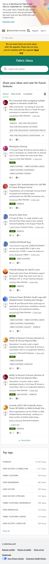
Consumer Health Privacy (36, 558)
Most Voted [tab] (16, 94)
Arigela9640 (14, 115)
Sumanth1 (13, 353)
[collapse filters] (44, 93)
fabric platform (10, 475)
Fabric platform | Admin (14, 516)
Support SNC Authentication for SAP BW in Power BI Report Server (27, 186)
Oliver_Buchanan (16, 254)
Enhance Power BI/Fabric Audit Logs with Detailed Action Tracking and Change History (27, 298)
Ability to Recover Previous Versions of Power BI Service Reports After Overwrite (26, 339)
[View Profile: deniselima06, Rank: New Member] (5, 299)
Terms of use (39, 550)
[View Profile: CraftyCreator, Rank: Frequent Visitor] (5, 216)
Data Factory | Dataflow (14, 523)
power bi (7, 462)
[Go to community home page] (16, 31)
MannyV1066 (14, 159)
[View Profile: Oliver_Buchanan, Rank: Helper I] (5, 244)
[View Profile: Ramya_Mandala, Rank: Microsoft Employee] (5, 407)
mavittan (12, 282)
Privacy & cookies (24, 550)
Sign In (43, 30)
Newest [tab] (6, 94)
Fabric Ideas (9, 38)
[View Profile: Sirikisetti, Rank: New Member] (5, 377)
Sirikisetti (12, 390)
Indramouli (13, 199)
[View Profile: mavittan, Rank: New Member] (5, 271)
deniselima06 (14, 312)
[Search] (28, 30)
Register (35, 30)
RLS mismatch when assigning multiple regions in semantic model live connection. (27, 102)
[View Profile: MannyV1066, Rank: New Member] (5, 148)
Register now (9, 21)
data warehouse (10, 509)
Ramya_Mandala (15, 420)
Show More (25, 440)
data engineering (11, 482)
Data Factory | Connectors (15, 468)
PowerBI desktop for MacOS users (24, 269)
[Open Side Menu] (3, 31)
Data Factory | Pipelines (14, 496)
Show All (6, 531)
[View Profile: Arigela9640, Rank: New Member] (5, 102)
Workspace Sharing (18, 146)
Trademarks (6, 555)
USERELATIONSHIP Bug (20, 242)
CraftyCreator (14, 227)
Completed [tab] (27, 94)
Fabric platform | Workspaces (17, 503)
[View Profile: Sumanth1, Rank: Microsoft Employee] (5, 340)
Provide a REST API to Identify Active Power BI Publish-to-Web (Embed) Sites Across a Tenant (27, 407)
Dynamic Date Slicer (18, 214)
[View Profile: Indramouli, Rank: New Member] (5, 186)
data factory (9, 489)
